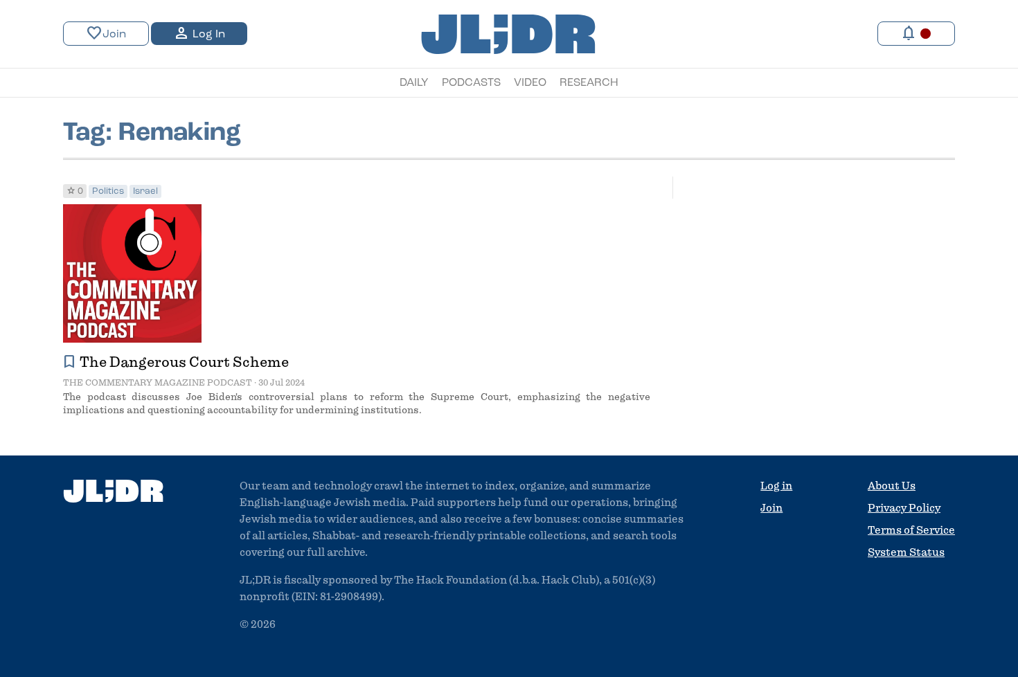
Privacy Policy (904, 508)
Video (530, 83)
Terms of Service (911, 530)
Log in (776, 486)
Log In (199, 33)
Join (106, 33)
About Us (892, 486)
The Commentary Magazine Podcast (157, 382)
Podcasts (471, 83)
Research (589, 83)
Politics (108, 191)
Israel (145, 191)
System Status (906, 552)
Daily (414, 83)
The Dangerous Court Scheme (184, 362)
